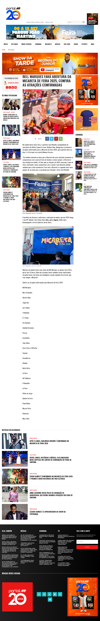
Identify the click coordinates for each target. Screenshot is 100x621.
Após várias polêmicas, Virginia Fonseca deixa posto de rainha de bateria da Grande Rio (46, 547)
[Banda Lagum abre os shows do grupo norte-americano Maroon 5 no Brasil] (11, 104)
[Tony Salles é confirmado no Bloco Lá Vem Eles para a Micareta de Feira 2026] (78, 165)
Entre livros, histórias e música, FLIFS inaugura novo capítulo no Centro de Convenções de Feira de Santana (11, 168)
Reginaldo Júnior (13, 83)
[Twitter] (13, 87)
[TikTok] (49, 594)
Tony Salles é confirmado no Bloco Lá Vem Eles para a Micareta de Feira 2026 (90, 166)
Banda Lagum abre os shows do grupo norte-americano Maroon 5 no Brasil (11, 117)
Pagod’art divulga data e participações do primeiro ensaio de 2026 (47, 542)
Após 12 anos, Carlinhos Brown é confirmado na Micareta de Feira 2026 (11, 142)
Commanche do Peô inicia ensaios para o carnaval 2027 (46, 536)
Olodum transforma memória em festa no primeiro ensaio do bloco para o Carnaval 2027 (47, 562)
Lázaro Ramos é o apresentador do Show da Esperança (48, 512)
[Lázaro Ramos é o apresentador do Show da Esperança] (15, 512)
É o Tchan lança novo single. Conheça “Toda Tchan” (27, 556)
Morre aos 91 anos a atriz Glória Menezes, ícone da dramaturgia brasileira (89, 143)
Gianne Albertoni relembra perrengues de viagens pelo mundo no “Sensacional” (66, 542)
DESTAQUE (90, 18)
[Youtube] (15, 87)
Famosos (87, 139)
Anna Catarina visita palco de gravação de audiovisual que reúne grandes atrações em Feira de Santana (51, 495)
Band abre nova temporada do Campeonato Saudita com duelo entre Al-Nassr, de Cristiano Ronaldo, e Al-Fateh (90, 190)
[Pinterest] (56, 139)
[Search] (83, 22)
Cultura (6, 162)
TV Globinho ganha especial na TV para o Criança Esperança (64, 564)
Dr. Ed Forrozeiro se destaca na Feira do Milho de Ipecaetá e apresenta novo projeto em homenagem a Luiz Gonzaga (10, 564)
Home (3, 50)
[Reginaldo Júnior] (6, 82)
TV (84, 184)
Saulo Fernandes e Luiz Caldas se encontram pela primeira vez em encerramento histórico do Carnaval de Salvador (47, 555)
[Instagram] (10, 87)
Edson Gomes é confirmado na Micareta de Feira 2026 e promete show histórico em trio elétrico (10, 196)
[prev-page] (76, 198)
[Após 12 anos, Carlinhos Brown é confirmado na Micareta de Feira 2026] (11, 130)
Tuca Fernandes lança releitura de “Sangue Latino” (92, 22)
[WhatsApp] (61, 139)
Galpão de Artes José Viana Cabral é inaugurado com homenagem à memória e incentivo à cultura (90, 155)
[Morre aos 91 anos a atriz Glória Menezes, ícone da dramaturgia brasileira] (78, 142)
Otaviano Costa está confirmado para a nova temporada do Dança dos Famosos (66, 558)
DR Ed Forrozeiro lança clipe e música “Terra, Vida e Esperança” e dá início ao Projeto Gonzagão (29, 550)
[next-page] (80, 198)
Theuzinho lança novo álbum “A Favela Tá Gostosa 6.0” (27, 544)
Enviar (87, 547)
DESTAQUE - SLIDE (9, 112)
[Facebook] (7, 87)
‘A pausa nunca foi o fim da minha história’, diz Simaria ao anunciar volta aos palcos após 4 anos (90, 177)
